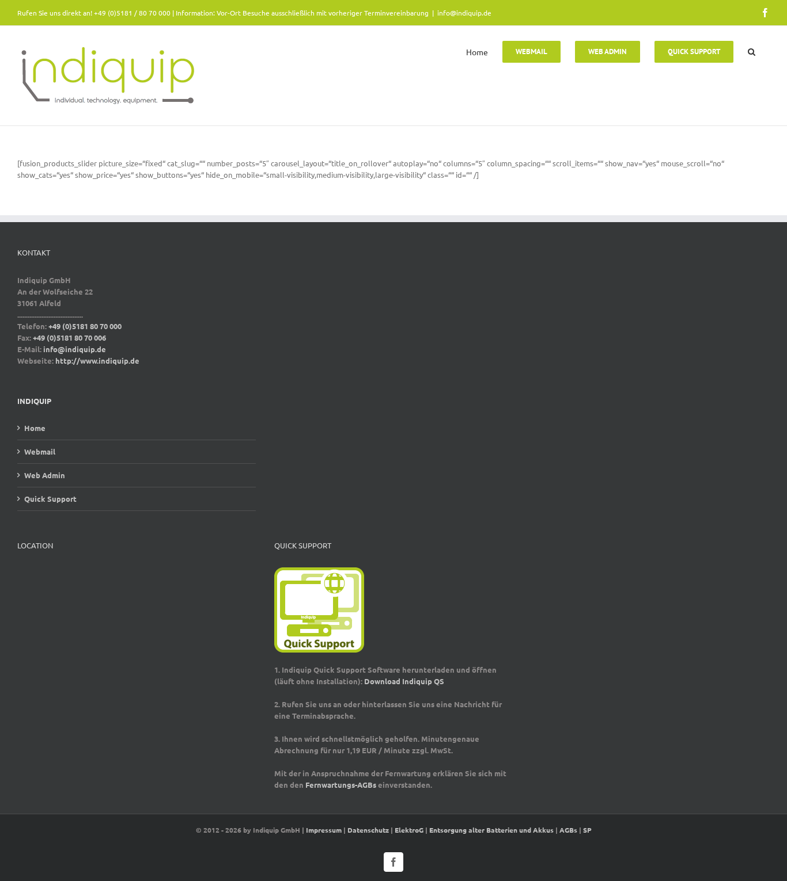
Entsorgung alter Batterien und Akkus (491, 829)
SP (587, 829)
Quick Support (50, 499)
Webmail (39, 451)
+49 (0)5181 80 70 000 (85, 326)
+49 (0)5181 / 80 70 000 (132, 12)
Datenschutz (368, 829)
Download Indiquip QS (404, 681)
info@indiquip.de (464, 12)
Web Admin (44, 475)
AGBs (568, 829)
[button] (751, 50)
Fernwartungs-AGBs (340, 785)
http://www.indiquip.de (97, 360)
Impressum (324, 829)
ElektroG (409, 829)
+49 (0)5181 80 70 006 (69, 337)
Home (35, 428)
